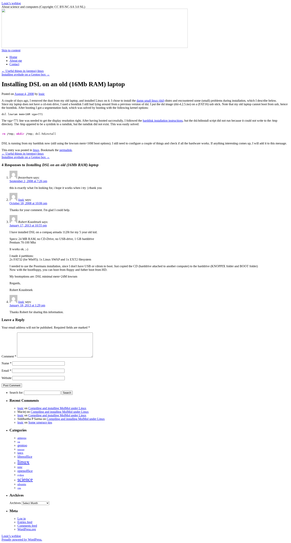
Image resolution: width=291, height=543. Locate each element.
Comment (9, 356)
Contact (14, 64)
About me (16, 60)
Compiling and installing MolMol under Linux (57, 408)
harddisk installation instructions (163, 120)
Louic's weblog (11, 3)
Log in (21, 518)
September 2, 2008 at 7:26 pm (28, 181)
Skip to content (11, 50)
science (25, 479)
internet (20, 449)
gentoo (22, 445)
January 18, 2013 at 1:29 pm (27, 305)
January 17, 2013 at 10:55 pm (28, 225)
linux (36, 150)
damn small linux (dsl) (150, 100)
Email (6, 370)
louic (42, 94)
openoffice (25, 471)
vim (19, 488)
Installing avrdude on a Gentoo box (26, 74)
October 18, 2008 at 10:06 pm (28, 203)
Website (6, 378)
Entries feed (24, 522)
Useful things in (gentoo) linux (23, 71)
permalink (65, 150)
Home (13, 57)
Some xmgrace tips (40, 422)
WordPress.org (26, 529)
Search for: (16, 392)
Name (6, 363)
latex (20, 452)
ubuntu (21, 484)
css (18, 442)
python (20, 475)
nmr (19, 467)
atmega (21, 438)
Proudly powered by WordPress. (22, 539)
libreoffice (24, 457)
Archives (15, 503)
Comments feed (27, 525)
